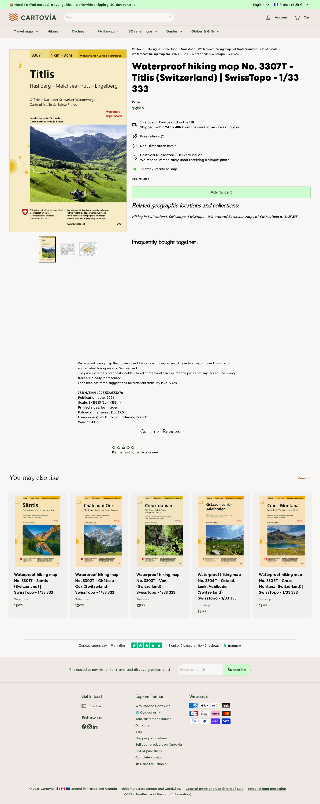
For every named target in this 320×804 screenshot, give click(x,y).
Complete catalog (148, 757)
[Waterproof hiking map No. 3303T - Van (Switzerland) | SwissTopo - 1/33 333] (160, 552)
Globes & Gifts (203, 31)
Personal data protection (267, 788)
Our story (142, 725)
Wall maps (107, 31)
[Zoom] (68, 141)
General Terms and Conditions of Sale (214, 788)
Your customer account (153, 719)
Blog (138, 731)
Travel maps (24, 31)
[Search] (170, 17)
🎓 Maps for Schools (150, 764)
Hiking (53, 31)
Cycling (78, 31)
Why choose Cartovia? (152, 706)
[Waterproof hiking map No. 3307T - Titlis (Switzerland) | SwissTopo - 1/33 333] (221, 272)
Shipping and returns (151, 738)
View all (304, 478)
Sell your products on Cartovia (158, 744)
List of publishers (148, 751)
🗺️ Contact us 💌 (148, 712)
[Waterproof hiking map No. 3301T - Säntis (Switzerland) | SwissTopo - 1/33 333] (37, 552)
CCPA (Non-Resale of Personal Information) (157, 794)
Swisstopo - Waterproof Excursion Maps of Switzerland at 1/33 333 (242, 217)
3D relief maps (141, 31)
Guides (172, 31)
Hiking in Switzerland (149, 217)
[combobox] (261, 4)
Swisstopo (177, 217)
